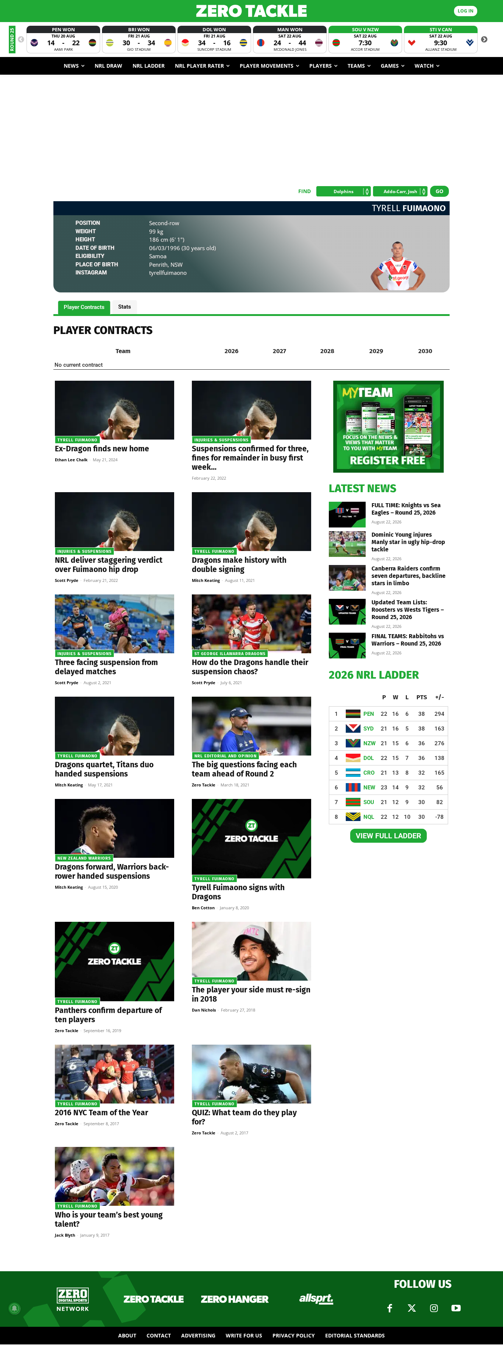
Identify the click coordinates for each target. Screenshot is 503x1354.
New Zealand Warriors (84, 858)
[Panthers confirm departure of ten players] (114, 961)
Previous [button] (21, 39)
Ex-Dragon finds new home (102, 449)
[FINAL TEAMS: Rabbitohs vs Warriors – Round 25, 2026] (347, 645)
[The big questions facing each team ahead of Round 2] (251, 726)
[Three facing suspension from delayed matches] (114, 623)
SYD (368, 728)
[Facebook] (389, 1308)
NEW (369, 787)
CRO (368, 773)
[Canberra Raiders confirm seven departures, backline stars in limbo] (347, 578)
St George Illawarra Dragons (229, 653)
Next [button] (484, 39)
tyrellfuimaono (168, 272)
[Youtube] (456, 1308)
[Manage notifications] (14, 1308)
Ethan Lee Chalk (71, 459)
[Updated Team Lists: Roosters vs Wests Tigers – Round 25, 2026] (347, 612)
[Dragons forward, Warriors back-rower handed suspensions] (114, 828)
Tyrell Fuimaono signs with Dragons (238, 892)
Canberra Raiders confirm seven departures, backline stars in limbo (409, 576)
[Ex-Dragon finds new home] (114, 410)
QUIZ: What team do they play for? (244, 1117)
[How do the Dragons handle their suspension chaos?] (251, 623)
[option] (63, 39)
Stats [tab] (124, 306)
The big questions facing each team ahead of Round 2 (244, 769)
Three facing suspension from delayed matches (106, 667)
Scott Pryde (66, 580)
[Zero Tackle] (251, 11)
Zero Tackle (203, 785)
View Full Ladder (388, 835)
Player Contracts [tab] (84, 307)
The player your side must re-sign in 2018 (251, 994)
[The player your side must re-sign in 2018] (251, 951)
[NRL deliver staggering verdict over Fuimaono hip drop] (114, 521)
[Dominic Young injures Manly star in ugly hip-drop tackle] (347, 544)
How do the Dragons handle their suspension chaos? (250, 667)
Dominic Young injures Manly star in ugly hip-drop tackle (408, 542)
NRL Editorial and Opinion (225, 756)
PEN (368, 714)
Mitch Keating (206, 580)
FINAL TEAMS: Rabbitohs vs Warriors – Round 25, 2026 (408, 640)
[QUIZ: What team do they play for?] (251, 1074)
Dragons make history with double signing (239, 564)
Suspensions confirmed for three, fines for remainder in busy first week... (250, 458)
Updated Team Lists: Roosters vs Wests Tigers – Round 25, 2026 (408, 610)
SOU (368, 802)
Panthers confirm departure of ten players (108, 1015)
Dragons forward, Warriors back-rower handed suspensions (112, 871)
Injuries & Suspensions (221, 440)
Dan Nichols (204, 1010)
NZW (369, 743)
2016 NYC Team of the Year (101, 1112)
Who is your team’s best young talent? (109, 1219)
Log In (466, 11)
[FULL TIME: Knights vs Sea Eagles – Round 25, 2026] (347, 514)
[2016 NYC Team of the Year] (114, 1074)
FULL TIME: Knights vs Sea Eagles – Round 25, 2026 (406, 509)
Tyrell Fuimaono (77, 440)
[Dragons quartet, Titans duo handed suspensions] (114, 726)
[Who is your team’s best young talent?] (114, 1176)
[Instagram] (434, 1308)
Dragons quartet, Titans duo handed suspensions (104, 769)
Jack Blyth (65, 1235)
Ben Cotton (203, 907)
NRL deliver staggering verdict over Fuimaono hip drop (108, 564)
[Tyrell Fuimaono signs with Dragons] (251, 838)
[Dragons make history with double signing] (251, 521)
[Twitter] (411, 1308)
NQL (368, 817)
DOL (368, 758)
